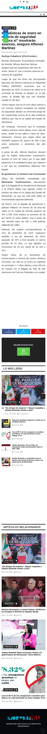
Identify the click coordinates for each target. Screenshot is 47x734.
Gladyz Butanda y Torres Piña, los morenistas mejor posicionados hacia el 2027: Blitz (27, 447)
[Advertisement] (23, 298)
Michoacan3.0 (22, 52)
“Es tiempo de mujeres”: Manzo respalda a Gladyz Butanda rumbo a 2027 (22, 409)
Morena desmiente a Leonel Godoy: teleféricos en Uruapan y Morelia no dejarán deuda (23, 610)
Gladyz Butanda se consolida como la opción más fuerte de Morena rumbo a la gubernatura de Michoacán (27, 460)
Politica (9, 402)
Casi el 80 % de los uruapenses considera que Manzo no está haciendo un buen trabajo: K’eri (28, 433)
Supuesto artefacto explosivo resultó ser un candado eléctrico (28, 421)
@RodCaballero (29, 56)
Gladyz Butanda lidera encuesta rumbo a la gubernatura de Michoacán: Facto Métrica (22, 653)
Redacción (21, 414)
